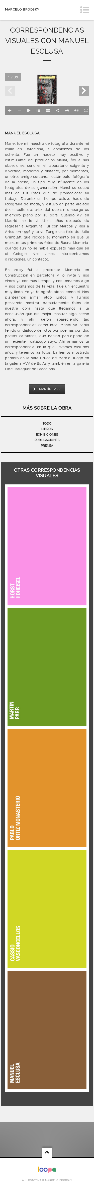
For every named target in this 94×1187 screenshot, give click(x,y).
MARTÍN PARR (50, 389)
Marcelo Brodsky (22, 9)
